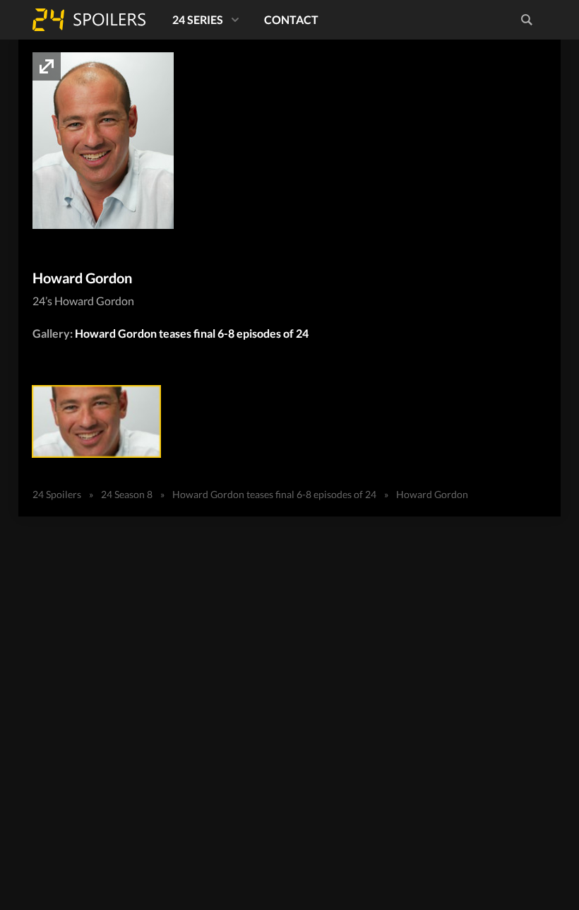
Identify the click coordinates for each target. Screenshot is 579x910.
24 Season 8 (127, 494)
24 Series (197, 19)
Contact (291, 19)
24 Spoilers (88, 20)
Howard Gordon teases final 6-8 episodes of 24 (192, 333)
